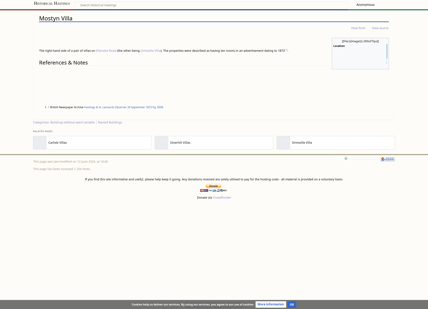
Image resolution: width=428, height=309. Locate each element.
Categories (40, 122)
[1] (286, 49)
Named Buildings (110, 122)
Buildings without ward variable (72, 122)
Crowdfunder (222, 197)
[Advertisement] (214, 250)
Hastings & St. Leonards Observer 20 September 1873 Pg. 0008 (123, 107)
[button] (270, 304)
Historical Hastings (52, 3)
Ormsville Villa (151, 51)
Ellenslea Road (106, 51)
